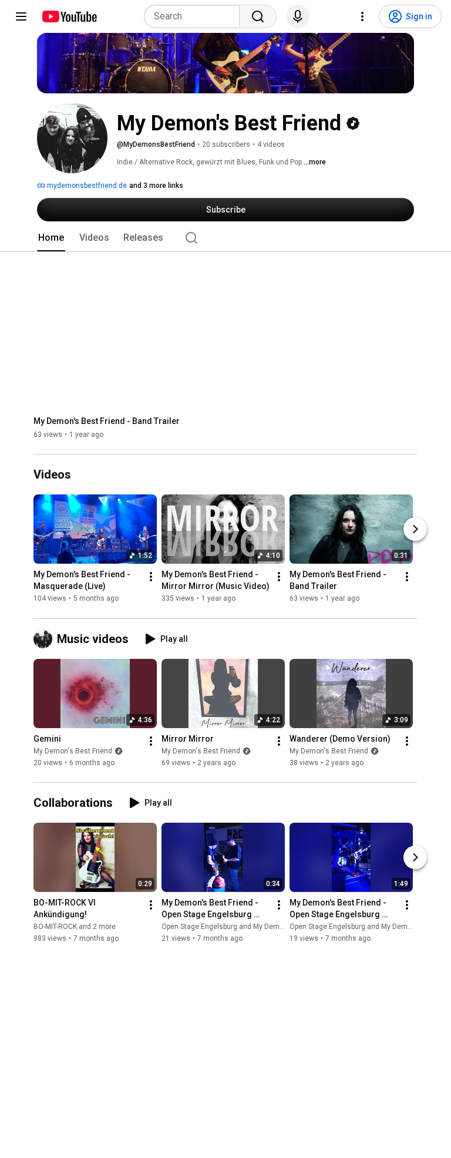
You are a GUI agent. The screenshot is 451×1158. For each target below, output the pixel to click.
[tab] (51, 238)
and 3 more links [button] (156, 185)
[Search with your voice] (297, 16)
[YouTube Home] (69, 16)
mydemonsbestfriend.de (86, 185)
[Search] (258, 16)
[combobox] (195, 16)
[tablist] (225, 238)
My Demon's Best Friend (72, 751)
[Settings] (362, 16)
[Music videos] (45, 639)
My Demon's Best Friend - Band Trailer (106, 421)
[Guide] (21, 16)
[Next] (415, 529)
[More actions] (151, 577)
